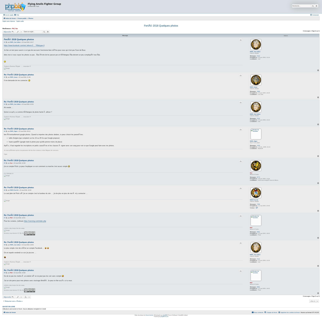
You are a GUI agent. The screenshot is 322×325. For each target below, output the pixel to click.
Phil (13, 28)
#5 (4, 163)
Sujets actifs (20, 21)
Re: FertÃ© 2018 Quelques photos (19, 75)
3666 (258, 91)
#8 (4, 245)
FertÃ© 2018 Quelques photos (161, 25)
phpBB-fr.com (164, 316)
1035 (258, 145)
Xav (16, 28)
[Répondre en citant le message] (240, 40)
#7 (4, 217)
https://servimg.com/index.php (35, 221)
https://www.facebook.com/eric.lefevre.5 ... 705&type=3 (24, 45)
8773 (258, 177)
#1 (4, 42)
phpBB (165, 315)
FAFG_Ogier (253, 141)
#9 (4, 272)
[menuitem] (16, 14)
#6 (4, 190)
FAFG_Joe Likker (255, 51)
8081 (258, 232)
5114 (258, 56)
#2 (4, 77)
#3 (4, 104)
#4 (4, 131)
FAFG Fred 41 (254, 200)
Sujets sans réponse (9, 21)
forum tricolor (149, 315)
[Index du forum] (15, 7)
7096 (258, 204)
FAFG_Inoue (253, 87)
